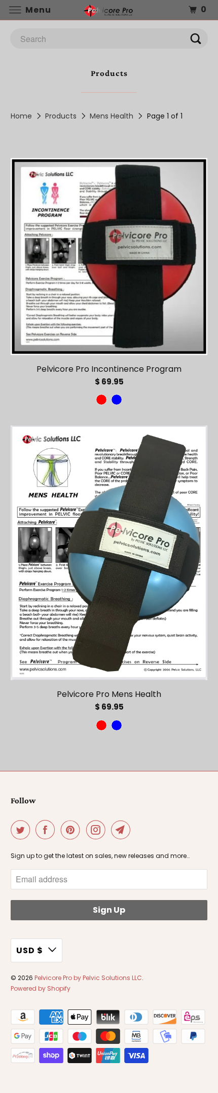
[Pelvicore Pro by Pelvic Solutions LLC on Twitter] (22, 829)
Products (61, 116)
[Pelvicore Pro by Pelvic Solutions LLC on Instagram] (98, 829)
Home (21, 116)
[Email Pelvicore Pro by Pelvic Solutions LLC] (122, 829)
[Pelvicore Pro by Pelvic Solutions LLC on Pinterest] (72, 829)
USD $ (29, 950)
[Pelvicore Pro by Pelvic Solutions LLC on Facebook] (47, 829)
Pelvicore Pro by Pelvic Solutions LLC (88, 977)
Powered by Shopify (40, 988)
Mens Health (111, 116)
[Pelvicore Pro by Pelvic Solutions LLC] (109, 10)
